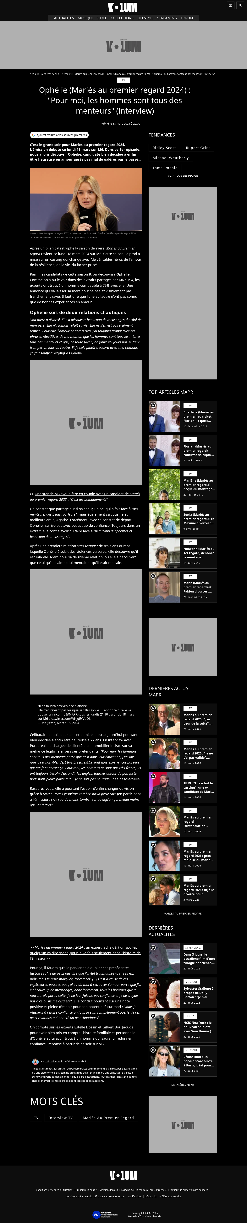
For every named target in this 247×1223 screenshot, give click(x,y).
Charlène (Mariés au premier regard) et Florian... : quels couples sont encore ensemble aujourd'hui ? (199, 423)
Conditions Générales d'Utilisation (54, 1190)
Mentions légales (109, 1190)
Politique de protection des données (189, 1190)
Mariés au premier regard (89, 74)
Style (102, 18)
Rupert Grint (198, 147)
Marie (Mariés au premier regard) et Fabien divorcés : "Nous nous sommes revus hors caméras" (198, 593)
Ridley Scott (164, 147)
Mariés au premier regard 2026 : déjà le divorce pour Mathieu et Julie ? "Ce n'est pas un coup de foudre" (199, 896)
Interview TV (61, 1117)
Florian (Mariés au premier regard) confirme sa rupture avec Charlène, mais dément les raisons (199, 454)
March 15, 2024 (68, 723)
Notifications (135, 1196)
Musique (86, 18)
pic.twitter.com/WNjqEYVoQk (70, 718)
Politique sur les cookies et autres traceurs (144, 1190)
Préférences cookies (170, 1196)
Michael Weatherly (171, 157)
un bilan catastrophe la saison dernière (72, 248)
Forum (187, 18)
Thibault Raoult (54, 1061)
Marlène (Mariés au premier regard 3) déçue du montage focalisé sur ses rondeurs (198, 489)
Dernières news (49, 74)
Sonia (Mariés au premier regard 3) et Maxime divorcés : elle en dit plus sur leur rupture (199, 523)
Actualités (64, 18)
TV (36, 1117)
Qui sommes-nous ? (85, 1190)
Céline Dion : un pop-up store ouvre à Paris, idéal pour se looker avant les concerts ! (198, 1065)
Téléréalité (66, 74)
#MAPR (72, 714)
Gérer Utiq (150, 1196)
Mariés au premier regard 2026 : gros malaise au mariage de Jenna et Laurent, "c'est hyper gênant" (199, 860)
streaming (167, 18)
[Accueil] (123, 7)
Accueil (34, 74)
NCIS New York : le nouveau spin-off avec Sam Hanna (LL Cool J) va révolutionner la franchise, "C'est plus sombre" (199, 1035)
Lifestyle (145, 18)
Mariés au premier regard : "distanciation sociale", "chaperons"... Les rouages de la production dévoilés (199, 830)
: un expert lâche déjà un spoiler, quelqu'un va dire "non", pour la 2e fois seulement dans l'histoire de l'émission (85, 953)
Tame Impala (165, 167)
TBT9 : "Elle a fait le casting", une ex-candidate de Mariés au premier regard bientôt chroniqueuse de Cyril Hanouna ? (199, 796)
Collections (122, 18)
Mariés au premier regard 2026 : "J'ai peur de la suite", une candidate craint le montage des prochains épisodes (198, 728)
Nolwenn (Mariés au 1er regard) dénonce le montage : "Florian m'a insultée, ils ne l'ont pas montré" (199, 559)
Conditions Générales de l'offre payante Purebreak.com (95, 1196)
